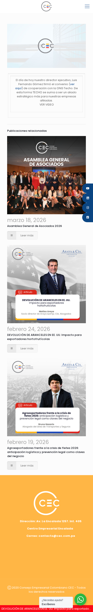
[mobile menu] (87, 6)
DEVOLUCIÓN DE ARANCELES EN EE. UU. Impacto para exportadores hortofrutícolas (44, 337)
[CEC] (46, 6)
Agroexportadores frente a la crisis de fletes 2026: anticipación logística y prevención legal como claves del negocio (46, 452)
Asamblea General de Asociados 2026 (34, 226)
